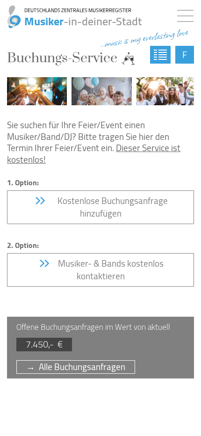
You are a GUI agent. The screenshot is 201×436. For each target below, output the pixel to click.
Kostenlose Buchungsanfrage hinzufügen (110, 207)
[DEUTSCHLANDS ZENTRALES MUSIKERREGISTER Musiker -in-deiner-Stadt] (10, 11)
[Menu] (187, 14)
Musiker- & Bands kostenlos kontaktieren (110, 269)
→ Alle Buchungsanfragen (75, 367)
